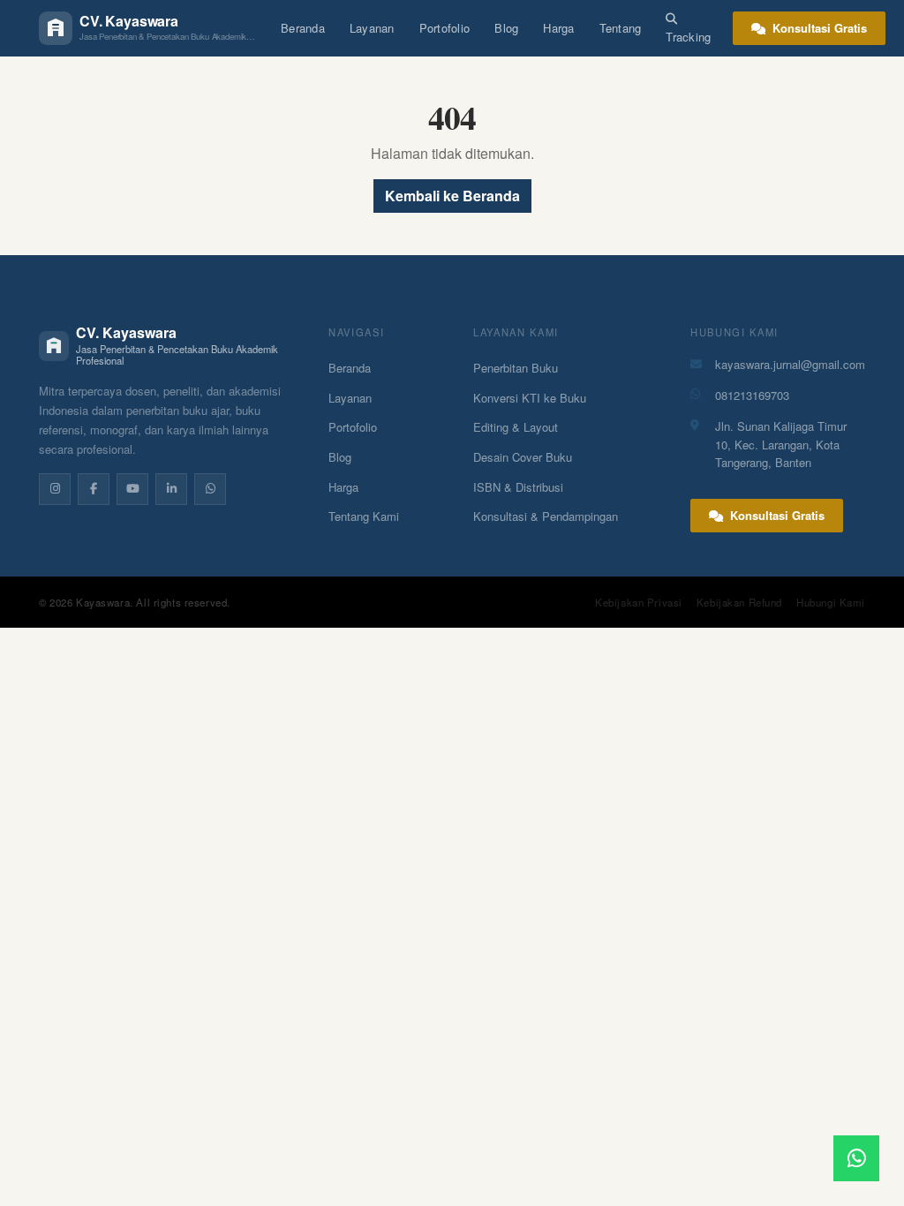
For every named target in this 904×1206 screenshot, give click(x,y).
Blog (506, 27)
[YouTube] (132, 489)
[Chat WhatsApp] (856, 1158)
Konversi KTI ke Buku (529, 397)
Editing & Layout (515, 426)
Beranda (303, 27)
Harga (558, 27)
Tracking (688, 36)
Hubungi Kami (830, 602)
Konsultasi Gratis (818, 27)
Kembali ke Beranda (452, 195)
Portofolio (445, 27)
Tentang (620, 27)
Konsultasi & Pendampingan (545, 516)
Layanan (372, 27)
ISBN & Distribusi (518, 487)
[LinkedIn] (171, 489)
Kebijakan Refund (739, 602)
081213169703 (752, 395)
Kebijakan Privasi (638, 602)
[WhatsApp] (210, 489)
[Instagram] (55, 489)
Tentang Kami (363, 516)
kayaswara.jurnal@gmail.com (790, 364)
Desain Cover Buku (522, 456)
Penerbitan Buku (515, 367)
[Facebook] (93, 489)
